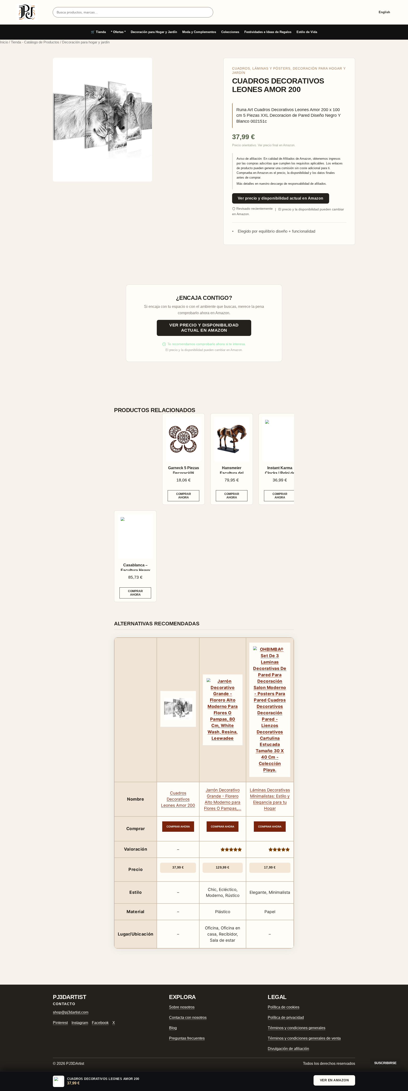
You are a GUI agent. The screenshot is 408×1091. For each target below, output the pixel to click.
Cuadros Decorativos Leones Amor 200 (178, 799)
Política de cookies (283, 1007)
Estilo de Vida (307, 32)
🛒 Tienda (98, 32)
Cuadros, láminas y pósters (261, 68)
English (384, 12)
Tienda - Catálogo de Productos (35, 42)
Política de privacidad (286, 1018)
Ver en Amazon (334, 1080)
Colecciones (230, 32)
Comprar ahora (183, 495)
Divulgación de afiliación (288, 1049)
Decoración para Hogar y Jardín (154, 32)
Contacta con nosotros (188, 1018)
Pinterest (60, 1023)
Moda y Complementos (199, 32)
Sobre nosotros (182, 1007)
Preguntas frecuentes (187, 1038)
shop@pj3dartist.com (70, 1012)
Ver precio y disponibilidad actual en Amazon (280, 198)
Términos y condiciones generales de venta (304, 1038)
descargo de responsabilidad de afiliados (298, 183)
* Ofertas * (118, 32)
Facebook (100, 1023)
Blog (173, 1028)
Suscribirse (385, 1063)
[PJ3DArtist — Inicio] (27, 12)
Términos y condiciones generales (296, 1028)
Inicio (4, 42)
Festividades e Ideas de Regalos (267, 32)
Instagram (80, 1023)
